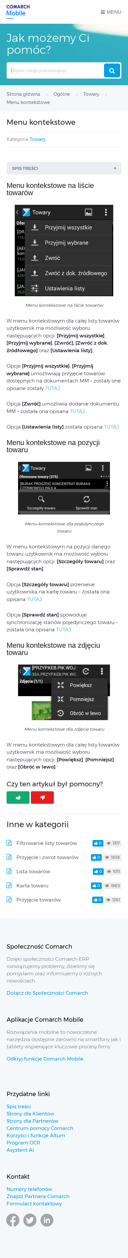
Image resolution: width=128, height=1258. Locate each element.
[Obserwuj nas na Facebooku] (13, 1226)
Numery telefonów (29, 1189)
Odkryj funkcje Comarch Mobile (45, 1059)
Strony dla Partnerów (32, 1121)
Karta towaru (32, 885)
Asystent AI (20, 1150)
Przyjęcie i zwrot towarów (47, 857)
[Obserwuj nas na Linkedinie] (47, 1226)
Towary (37, 139)
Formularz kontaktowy (34, 1203)
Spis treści (19, 1106)
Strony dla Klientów (30, 1114)
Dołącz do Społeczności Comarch (47, 993)
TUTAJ (52, 388)
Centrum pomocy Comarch (40, 1128)
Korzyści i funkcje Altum (36, 1135)
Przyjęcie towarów (38, 900)
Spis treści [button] (25, 168)
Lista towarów (33, 871)
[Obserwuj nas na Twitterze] (30, 1226)
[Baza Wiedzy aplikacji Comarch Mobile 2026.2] (18, 12)
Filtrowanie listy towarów (46, 843)
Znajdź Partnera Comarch (38, 1196)
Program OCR (23, 1143)
